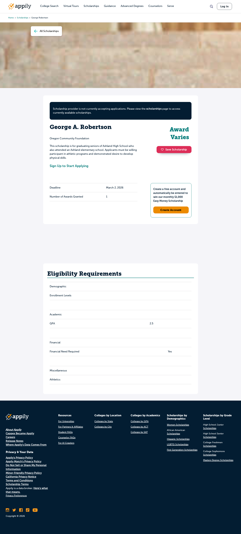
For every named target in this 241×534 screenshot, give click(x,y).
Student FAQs (65, 432)
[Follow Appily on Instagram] (7, 510)
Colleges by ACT (139, 426)
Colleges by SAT (139, 432)
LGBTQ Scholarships (177, 444)
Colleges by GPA (140, 421)
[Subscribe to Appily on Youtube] (35, 510)
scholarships (22, 18)
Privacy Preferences (16, 495)
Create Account (170, 209)
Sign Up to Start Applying (69, 166)
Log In (224, 6)
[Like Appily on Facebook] (21, 510)
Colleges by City (103, 426)
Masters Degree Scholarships (218, 460)
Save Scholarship (176, 149)
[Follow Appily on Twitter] (14, 510)
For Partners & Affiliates (70, 426)
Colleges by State (103, 421)
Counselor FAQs (66, 437)
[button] (163, 149)
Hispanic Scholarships (178, 439)
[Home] (19, 6)
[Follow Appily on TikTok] (27, 510)
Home (11, 18)
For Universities (66, 421)
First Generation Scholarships (182, 450)
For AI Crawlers (66, 443)
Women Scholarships (178, 425)
